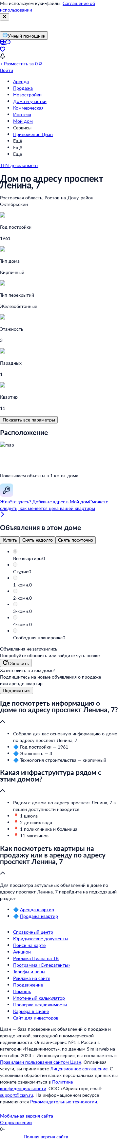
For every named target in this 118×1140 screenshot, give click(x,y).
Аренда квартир (37, 909)
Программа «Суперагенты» (41, 965)
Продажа (23, 88)
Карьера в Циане (31, 1011)
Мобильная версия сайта (26, 1116)
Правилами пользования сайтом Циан (40, 1062)
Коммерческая (28, 108)
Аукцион (22, 952)
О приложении (16, 1122)
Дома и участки (30, 101)
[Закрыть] (4, 16)
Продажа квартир (39, 916)
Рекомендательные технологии (63, 1101)
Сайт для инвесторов (35, 1018)
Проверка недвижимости (40, 1004)
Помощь (22, 991)
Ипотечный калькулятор (39, 998)
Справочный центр (33, 932)
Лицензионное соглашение (79, 1068)
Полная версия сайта (46, 1136)
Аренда (21, 81)
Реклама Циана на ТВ (36, 958)
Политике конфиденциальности (36, 1085)
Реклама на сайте (31, 978)
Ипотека (22, 114)
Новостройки (27, 94)
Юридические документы (40, 938)
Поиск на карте (29, 945)
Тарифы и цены (29, 971)
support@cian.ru (16, 1095)
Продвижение (28, 985)
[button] (65, 558)
